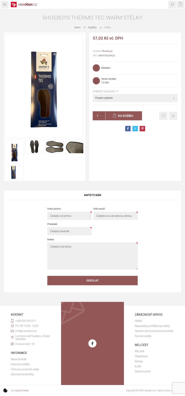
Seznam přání (142, 371)
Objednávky (141, 356)
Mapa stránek (18, 359)
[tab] (92, 195)
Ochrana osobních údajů (25, 369)
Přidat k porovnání (173, 116)
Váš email (99, 208)
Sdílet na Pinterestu (142, 128)
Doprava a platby (20, 364)
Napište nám (92, 195)
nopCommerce (22, 390)
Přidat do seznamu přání (163, 116)
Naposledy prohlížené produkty (152, 325)
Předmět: (52, 224)
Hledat (138, 320)
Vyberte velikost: (105, 91)
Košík (138, 366)
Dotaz (50, 239)
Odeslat (92, 280)
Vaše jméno (54, 208)
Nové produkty (143, 336)
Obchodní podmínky (22, 374)
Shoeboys (107, 51)
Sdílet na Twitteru (135, 128)
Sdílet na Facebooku (128, 128)
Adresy (139, 361)
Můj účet (139, 351)
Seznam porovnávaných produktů (154, 331)
